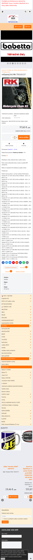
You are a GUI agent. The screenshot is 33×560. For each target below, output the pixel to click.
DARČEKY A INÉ (7, 306)
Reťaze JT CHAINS (6, 369)
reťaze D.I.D (5, 375)
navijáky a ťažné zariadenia (8, 350)
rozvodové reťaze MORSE (8, 380)
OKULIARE (4, 317)
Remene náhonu (6, 391)
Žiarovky (4, 408)
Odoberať (5, 522)
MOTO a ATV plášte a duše (8, 301)
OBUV (3, 312)
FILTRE (3, 337)
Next (30, 500)
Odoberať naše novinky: (8, 513)
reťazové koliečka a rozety (8, 361)
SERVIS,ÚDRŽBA (6, 410)
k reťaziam (4, 383)
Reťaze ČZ (4, 372)
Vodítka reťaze (5, 389)
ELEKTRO (4, 419)
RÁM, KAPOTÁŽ (5, 356)
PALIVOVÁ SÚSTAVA (7, 353)
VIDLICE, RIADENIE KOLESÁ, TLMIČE (11, 402)
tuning (3, 399)
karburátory (4, 342)
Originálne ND (5, 298)
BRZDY (3, 334)
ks (7, 496)
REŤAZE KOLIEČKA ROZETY (8, 358)
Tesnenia (4, 397)
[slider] (17, 117)
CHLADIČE (4, 339)
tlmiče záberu (5, 364)
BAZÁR (3, 421)
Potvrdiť (3, 558)
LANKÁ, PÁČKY (5, 345)
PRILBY (3, 315)
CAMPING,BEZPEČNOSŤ (8, 320)
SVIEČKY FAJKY (5, 394)
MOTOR (3, 347)
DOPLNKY (4, 413)
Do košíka (25, 137)
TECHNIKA (4, 326)
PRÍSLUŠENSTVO (6, 416)
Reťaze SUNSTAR (6, 378)
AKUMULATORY (6, 331)
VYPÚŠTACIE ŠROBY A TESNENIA (10, 405)
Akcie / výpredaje (7, 295)
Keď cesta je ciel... (13, 22)
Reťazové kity (5, 367)
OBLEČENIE (4, 309)
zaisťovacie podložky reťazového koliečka (12, 386)
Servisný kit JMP (6, 328)
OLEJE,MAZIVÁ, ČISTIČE (7, 323)
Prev (2, 500)
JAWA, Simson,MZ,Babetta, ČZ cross (10, 424)
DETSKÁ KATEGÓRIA (7, 304)
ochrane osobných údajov (15, 556)
